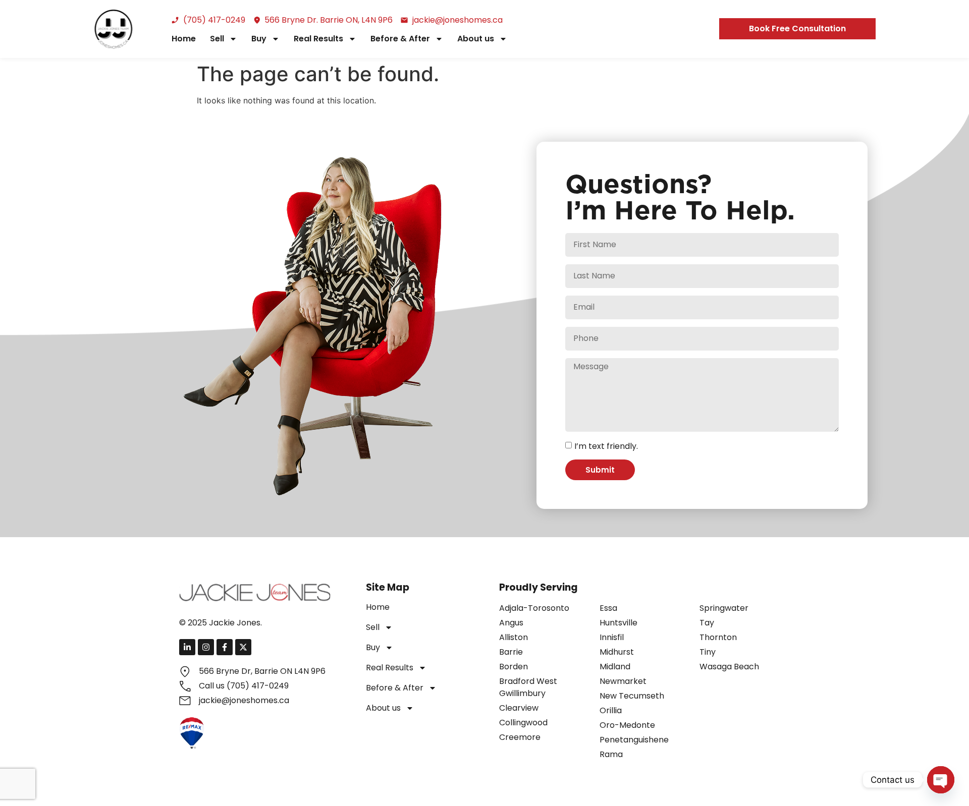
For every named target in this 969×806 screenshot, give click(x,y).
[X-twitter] (243, 647)
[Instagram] (206, 647)
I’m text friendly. (606, 446)
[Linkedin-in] (187, 647)
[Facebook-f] (225, 647)
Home (184, 39)
